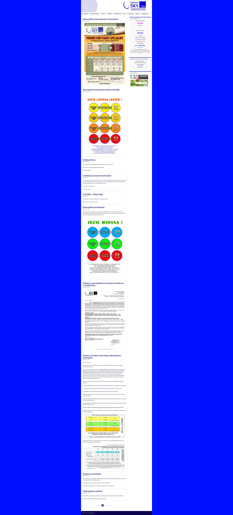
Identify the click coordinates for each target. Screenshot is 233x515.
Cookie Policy (145, 13)
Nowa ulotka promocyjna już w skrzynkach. (101, 19)
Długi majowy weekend (92, 491)
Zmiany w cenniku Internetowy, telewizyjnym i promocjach (102, 356)
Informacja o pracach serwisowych (97, 176)
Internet (103, 13)
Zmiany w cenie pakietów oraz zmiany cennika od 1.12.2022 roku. (103, 284)
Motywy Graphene (92, 513)
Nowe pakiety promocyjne (94, 207)
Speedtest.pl (140, 67)
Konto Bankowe (117, 13)
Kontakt (137, 13)
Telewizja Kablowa (94, 13)
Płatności (110, 13)
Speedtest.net (140, 65)
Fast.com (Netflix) (140, 64)
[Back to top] (230, 512)
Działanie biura (89, 160)
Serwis (124, 13)
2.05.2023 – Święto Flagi (93, 194)
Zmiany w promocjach (92, 474)
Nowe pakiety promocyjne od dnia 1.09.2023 (101, 90)
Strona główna (85, 13)
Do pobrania (130, 13)
